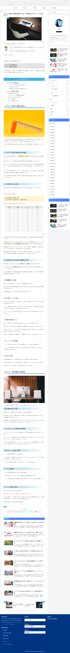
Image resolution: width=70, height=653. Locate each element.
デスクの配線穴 (11, 99)
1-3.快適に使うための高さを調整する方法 (17, 88)
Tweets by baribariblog (52, 618)
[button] (38, 511)
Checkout (5, 630)
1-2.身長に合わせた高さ (13, 86)
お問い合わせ (6, 638)
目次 (23, 79)
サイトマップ (6, 641)
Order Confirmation (7, 632)
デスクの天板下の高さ (13, 101)
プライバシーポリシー (8, 644)
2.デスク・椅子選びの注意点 (12, 91)
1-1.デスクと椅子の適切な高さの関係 (16, 84)
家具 (5, 506)
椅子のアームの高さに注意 (14, 97)
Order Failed (5, 635)
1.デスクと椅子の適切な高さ (12, 82)
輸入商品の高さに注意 (13, 93)
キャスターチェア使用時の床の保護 (16, 95)
